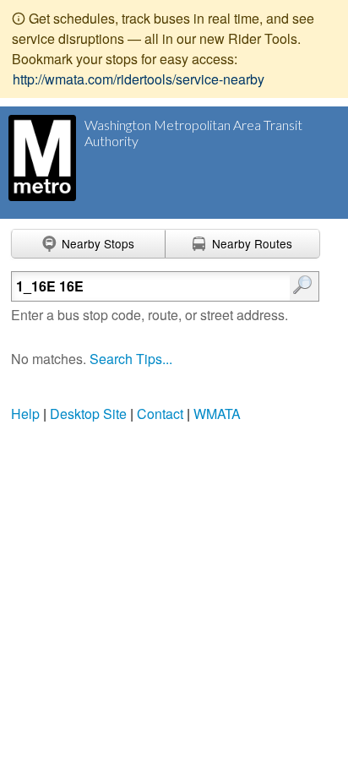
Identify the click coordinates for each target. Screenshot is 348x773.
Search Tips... (131, 358)
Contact (160, 413)
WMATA (217, 413)
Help (25, 413)
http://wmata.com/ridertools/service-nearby (138, 79)
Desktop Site (88, 413)
